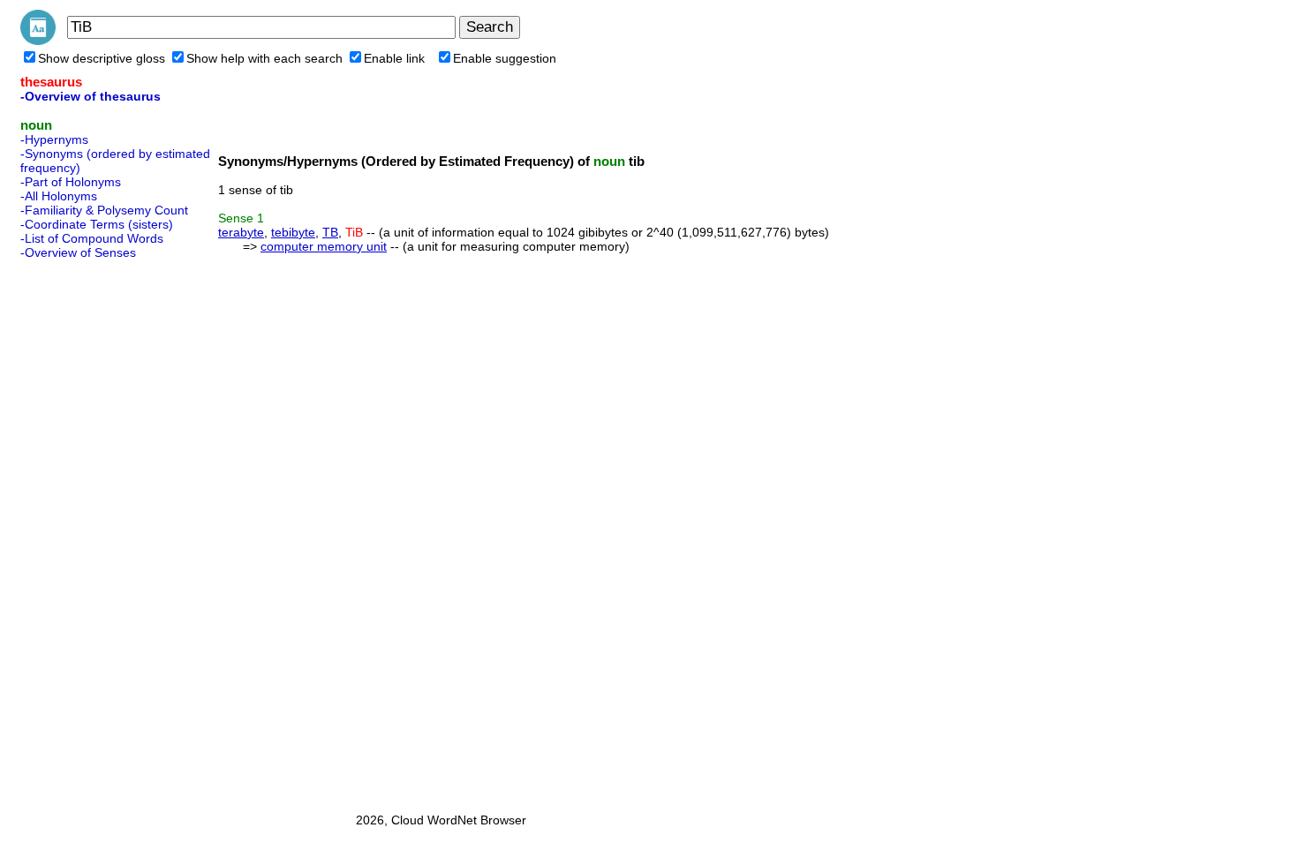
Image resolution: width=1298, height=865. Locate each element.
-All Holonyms (58, 196)
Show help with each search (264, 58)
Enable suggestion (504, 58)
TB (330, 232)
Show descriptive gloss (101, 58)
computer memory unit (323, 246)
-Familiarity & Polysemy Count (104, 210)
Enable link (394, 58)
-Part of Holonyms (70, 182)
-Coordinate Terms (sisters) (96, 224)
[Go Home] (38, 41)
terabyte (241, 232)
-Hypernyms (54, 139)
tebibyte (293, 232)
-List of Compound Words (91, 238)
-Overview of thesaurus (90, 96)
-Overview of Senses (78, 252)
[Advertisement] (91, 530)
